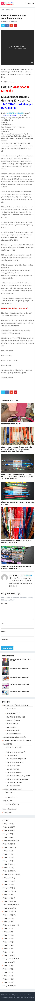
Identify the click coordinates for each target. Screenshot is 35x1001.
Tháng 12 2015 (8, 901)
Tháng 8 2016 (7, 878)
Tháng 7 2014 (7, 935)
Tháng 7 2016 (7, 881)
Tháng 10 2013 (8, 962)
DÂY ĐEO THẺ (9, 9)
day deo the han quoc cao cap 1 (19, 677)
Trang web (4, 639)
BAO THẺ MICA (11, 727)
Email (3, 631)
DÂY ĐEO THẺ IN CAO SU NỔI (16, 752)
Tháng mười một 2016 (10, 874)
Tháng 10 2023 (8, 844)
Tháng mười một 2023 (10, 841)
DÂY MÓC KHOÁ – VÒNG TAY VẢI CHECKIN (17, 740)
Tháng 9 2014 (7, 928)
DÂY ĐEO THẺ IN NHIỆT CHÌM (16, 759)
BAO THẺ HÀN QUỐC (13, 713)
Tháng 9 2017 (7, 868)
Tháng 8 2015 (7, 915)
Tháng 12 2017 (8, 864)
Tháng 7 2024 (7, 834)
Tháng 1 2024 (7, 837)
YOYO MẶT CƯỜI (12, 797)
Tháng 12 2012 (8, 986)
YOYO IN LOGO (10, 793)
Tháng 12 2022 (8, 847)
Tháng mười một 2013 (10, 959)
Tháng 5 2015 (7, 918)
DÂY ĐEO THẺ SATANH (14, 772)
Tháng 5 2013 (7, 972)
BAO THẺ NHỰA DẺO (13, 730)
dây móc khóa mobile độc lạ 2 (11, 424)
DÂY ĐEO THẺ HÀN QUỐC (14, 747)
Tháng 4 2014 (7, 942)
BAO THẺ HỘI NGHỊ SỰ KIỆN (16, 717)
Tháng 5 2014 (7, 938)
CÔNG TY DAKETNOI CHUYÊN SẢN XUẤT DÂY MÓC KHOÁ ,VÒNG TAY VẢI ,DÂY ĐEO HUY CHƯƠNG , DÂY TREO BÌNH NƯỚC (16, 449)
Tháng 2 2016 (7, 895)
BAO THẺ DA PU (11, 709)
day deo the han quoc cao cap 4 (19, 691)
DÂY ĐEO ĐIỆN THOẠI (12, 804)
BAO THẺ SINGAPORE (14, 734)
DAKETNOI (31, 997)
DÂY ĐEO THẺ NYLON (13, 766)
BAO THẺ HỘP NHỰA (13, 720)
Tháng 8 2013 (7, 965)
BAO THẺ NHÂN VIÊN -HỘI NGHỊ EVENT (15, 705)
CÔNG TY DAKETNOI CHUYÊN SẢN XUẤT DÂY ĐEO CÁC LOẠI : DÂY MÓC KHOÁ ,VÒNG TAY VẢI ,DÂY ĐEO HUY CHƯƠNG (17, 476)
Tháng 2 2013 (7, 982)
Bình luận (4, 603)
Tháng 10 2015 (8, 908)
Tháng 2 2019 (7, 857)
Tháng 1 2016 (7, 898)
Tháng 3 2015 (7, 922)
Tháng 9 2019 (7, 851)
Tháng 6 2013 (7, 969)
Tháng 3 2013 (7, 979)
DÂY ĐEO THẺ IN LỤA (13, 755)
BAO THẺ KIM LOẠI (13, 724)
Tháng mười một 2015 (10, 905)
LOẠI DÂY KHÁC (8, 801)
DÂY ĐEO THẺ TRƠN (13, 786)
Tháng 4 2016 (7, 888)
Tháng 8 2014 (7, 932)
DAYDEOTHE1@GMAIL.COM (15, 113)
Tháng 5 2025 (7, 824)
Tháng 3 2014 (7, 945)
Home (2, 9)
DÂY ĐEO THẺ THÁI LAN (14, 782)
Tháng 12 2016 (8, 871)
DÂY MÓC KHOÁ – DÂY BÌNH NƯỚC (14, 737)
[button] (28, 3)
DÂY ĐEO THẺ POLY (13, 769)
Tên (2, 623)
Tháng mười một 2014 (10, 925)
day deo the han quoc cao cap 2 (19, 684)
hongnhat (4, 21)
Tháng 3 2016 (7, 891)
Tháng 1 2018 (7, 861)
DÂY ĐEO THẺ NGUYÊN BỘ (15, 762)
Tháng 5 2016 (7, 884)
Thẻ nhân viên (7, 812)
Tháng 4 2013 (7, 976)
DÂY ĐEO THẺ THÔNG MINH (12, 789)
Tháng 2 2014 (7, 949)
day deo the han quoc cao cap (19, 668)
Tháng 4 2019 (7, 854)
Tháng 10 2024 (8, 830)
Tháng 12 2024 (8, 827)
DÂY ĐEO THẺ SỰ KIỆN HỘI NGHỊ (17, 779)
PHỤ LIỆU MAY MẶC (9, 809)
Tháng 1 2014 (7, 952)
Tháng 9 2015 (7, 911)
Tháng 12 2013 (8, 955)
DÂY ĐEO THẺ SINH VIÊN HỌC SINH (18, 776)
